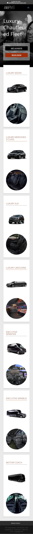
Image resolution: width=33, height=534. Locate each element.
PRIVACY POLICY (15, 523)
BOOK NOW (16, 55)
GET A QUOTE (16, 48)
